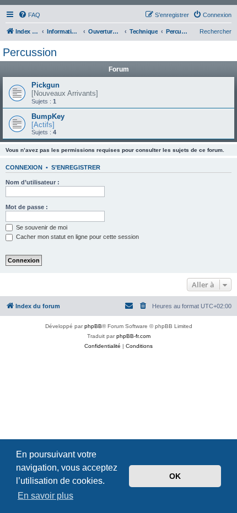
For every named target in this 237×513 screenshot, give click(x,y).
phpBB (93, 326)
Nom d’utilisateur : (33, 182)
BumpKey (47, 116)
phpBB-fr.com (133, 336)
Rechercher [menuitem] (215, 31)
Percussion (30, 52)
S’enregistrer (75, 167)
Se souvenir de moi (40, 227)
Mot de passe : (27, 207)
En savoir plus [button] (45, 495)
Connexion (24, 167)
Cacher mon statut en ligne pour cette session (76, 236)
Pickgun (45, 85)
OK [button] (175, 476)
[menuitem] (29, 14)
